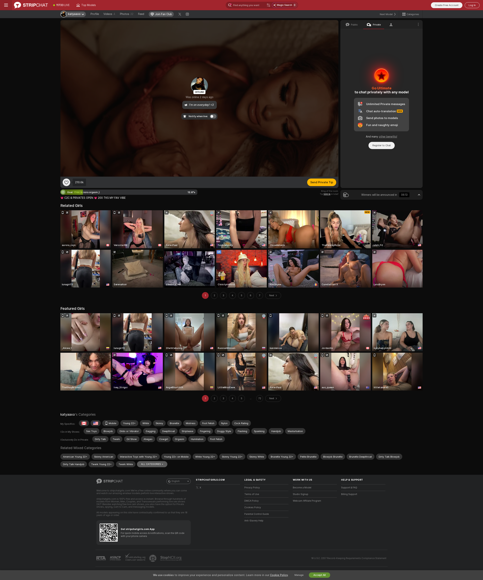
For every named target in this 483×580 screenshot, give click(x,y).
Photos (126, 14)
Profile (94, 14)
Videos (109, 14)
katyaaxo (67, 414)
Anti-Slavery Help (253, 520)
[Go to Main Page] (31, 5)
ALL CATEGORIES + (152, 464)
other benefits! (388, 136)
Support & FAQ (349, 487)
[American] (96, 423)
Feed (141, 14)
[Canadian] (84, 423)
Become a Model (302, 487)
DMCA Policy (251, 501)
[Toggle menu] (6, 5)
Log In (472, 5)
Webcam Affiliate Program (307, 501)
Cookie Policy (279, 575)
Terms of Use (251, 494)
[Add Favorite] (66, 182)
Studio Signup (300, 494)
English (176, 481)
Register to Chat (381, 145)
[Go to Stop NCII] (171, 558)
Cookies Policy (252, 507)
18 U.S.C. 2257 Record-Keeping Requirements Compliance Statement (348, 558)
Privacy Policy (252, 487)
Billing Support (349, 494)
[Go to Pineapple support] (153, 558)
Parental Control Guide (256, 514)
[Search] (268, 5)
